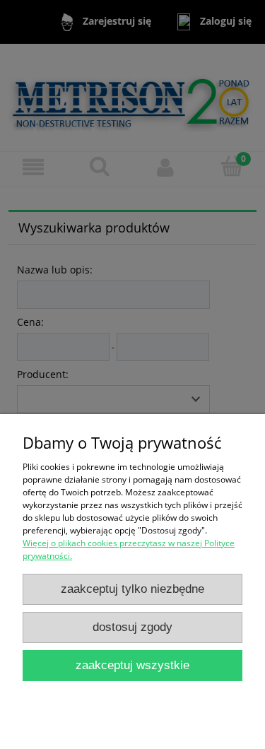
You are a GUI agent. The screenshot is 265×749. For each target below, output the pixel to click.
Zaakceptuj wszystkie (132, 665)
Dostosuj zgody (132, 627)
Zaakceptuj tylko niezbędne (132, 589)
